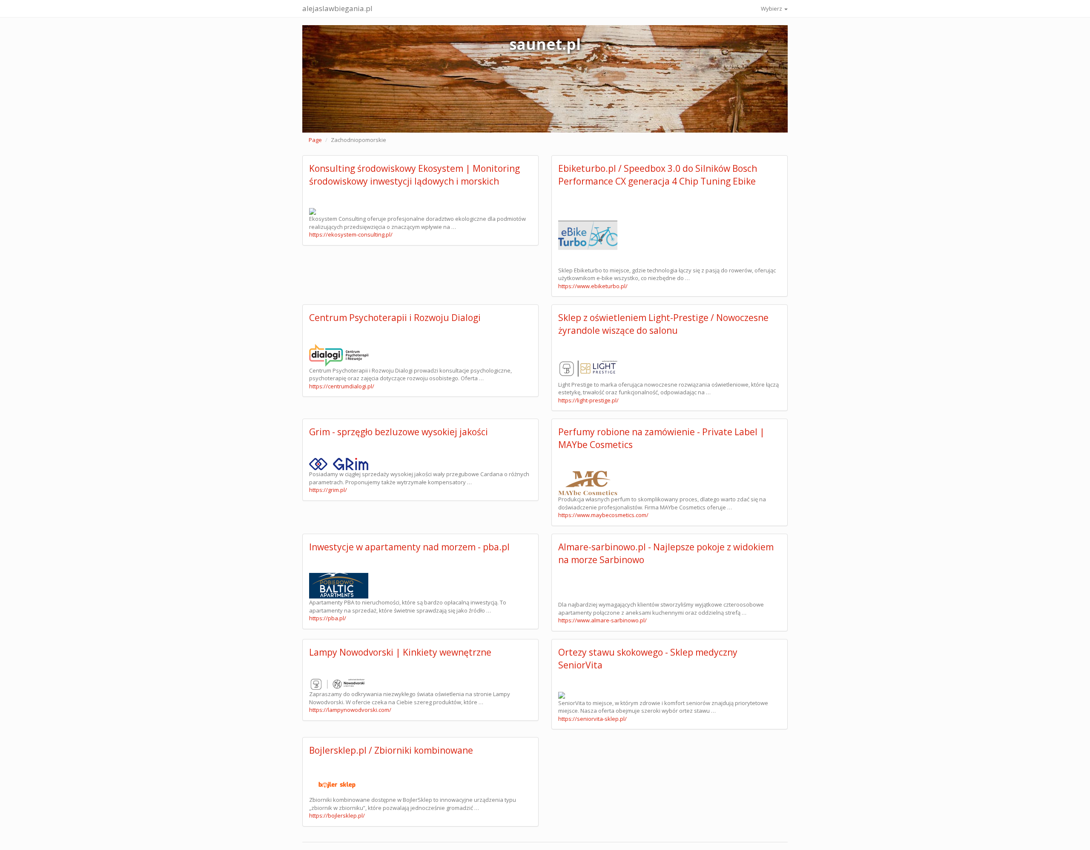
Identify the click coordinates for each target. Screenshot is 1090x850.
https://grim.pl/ (328, 490)
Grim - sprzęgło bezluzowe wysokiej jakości (398, 432)
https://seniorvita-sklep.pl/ (592, 719)
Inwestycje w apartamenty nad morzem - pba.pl (409, 547)
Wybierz (772, 8)
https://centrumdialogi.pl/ (341, 386)
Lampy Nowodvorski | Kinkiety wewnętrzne (400, 652)
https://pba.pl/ (327, 618)
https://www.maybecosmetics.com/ (603, 515)
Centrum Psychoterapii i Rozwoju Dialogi (395, 318)
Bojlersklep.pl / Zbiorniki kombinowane (391, 750)
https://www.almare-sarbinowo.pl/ (602, 620)
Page (315, 140)
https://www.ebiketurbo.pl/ (593, 286)
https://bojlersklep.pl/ (337, 815)
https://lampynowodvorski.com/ (350, 710)
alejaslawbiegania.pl (337, 8)
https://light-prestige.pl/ (588, 400)
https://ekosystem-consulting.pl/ (351, 234)
